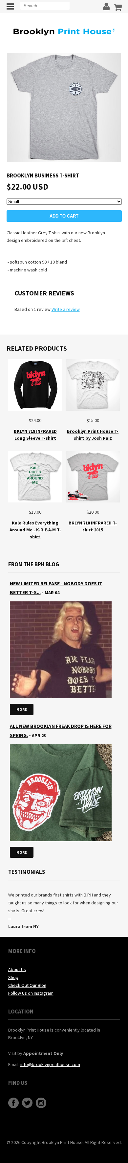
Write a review (66, 309)
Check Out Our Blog (27, 985)
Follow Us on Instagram (30, 993)
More (21, 709)
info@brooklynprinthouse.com (50, 1064)
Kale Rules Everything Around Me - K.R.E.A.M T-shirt (35, 530)
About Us (17, 969)
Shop (13, 977)
